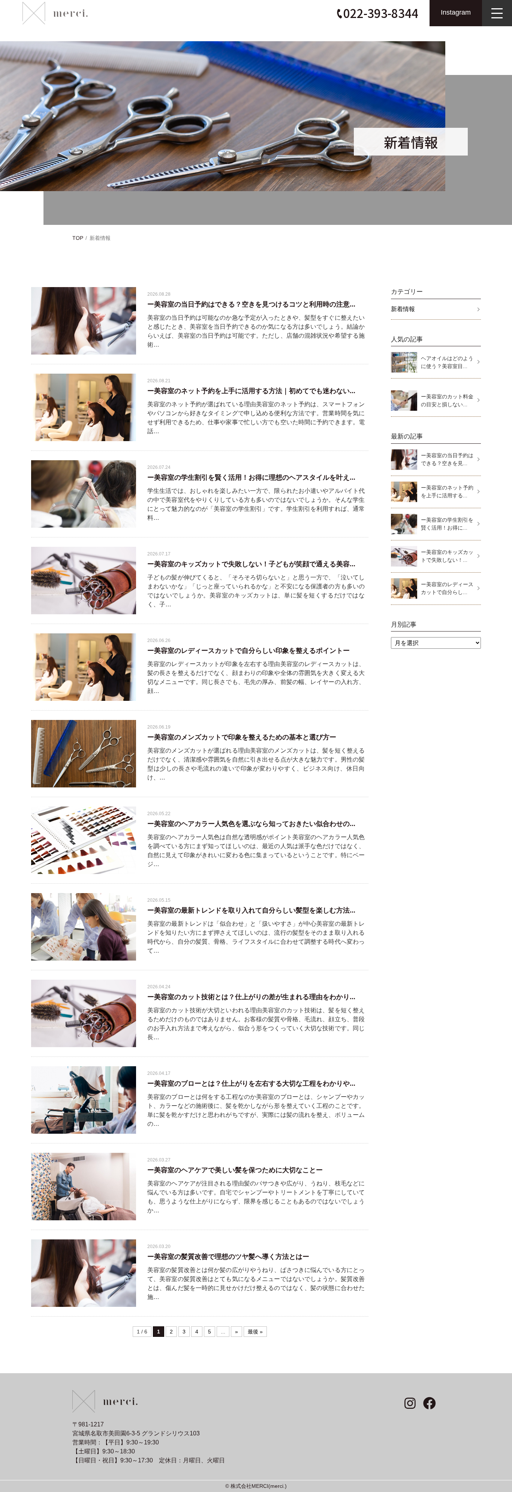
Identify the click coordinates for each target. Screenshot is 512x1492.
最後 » (255, 1332)
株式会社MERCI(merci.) (259, 1486)
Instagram (456, 12)
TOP (77, 238)
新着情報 (403, 309)
